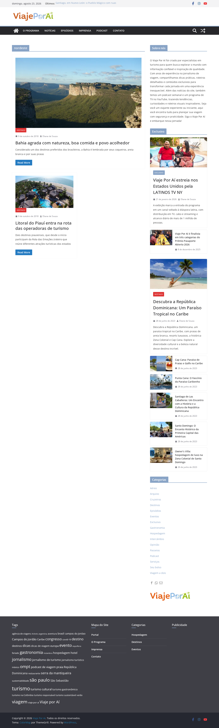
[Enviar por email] (161, 582)
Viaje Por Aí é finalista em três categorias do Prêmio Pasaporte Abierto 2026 (187, 239)
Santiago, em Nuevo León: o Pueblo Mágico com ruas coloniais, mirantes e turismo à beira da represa (86, 5)
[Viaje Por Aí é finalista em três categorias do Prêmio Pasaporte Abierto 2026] (161, 241)
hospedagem (61, 653)
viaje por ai (33, 702)
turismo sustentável (66, 695)
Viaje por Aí (50, 701)
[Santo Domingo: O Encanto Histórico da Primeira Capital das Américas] (161, 433)
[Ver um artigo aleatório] (203, 31)
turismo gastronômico (65, 689)
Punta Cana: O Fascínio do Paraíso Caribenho (188, 379)
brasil (61, 633)
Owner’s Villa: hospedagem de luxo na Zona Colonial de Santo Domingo (189, 457)
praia (59, 667)
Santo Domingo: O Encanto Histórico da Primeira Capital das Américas (187, 431)
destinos (17, 646)
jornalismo (21, 659)
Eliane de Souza (50, 136)
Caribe (41, 639)
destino (77, 639)
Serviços (154, 561)
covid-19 (66, 639)
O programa (31, 30)
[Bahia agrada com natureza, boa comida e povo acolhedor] (78, 93)
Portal (95, 634)
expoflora (77, 646)
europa (54, 646)
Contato (118, 30)
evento (65, 645)
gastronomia (31, 652)
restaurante (34, 673)
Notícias (49, 30)
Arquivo (154, 493)
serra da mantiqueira (56, 673)
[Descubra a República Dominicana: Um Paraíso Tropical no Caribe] (178, 274)
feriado (15, 653)
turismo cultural (41, 689)
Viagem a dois (158, 573)
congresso (53, 639)
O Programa (98, 642)
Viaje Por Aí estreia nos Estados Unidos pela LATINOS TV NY (175, 186)
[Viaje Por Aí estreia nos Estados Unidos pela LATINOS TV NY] (178, 152)
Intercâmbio (157, 539)
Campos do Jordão (24, 639)
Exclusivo (158, 172)
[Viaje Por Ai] (16, 31)
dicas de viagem (40, 646)
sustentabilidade (20, 680)
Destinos (21, 130)
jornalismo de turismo (46, 660)
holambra (48, 653)
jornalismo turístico (73, 660)
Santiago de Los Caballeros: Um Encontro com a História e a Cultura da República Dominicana (189, 404)
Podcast (101, 30)
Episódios (67, 30)
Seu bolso (155, 567)
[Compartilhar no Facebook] (151, 582)
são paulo (40, 680)
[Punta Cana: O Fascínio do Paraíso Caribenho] (161, 382)
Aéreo (153, 488)
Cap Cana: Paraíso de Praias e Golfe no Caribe (189, 361)
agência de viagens (21, 633)
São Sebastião (59, 680)
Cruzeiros (155, 499)
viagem (19, 701)
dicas (26, 645)
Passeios (155, 550)
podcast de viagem (43, 667)
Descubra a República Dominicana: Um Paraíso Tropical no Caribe (177, 308)
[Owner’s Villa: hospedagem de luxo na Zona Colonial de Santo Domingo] (161, 459)
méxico (15, 667)
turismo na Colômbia (22, 695)
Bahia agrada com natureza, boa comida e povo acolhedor (72, 143)
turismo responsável (44, 695)
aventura (52, 633)
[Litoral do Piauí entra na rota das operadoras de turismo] (44, 192)
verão (79, 695)
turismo (21, 688)
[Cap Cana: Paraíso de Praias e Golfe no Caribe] (161, 364)
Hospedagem (157, 533)
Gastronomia (157, 527)
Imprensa (85, 30)
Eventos (154, 516)
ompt (25, 666)
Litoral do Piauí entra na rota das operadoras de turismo (43, 225)
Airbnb (35, 634)
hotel (74, 653)
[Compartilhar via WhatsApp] (156, 582)
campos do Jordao (75, 633)
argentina (42, 634)
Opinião (154, 544)
